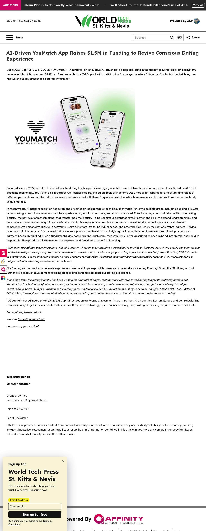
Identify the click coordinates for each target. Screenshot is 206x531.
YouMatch (76, 69)
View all (198, 5)
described (140, 236)
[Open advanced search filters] (179, 37)
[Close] (62, 460)
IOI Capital (13, 300)
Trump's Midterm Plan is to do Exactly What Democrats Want (53, 5)
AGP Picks (10, 5)
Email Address (19, 500)
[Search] (172, 37)
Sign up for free (34, 514)
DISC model (136, 192)
